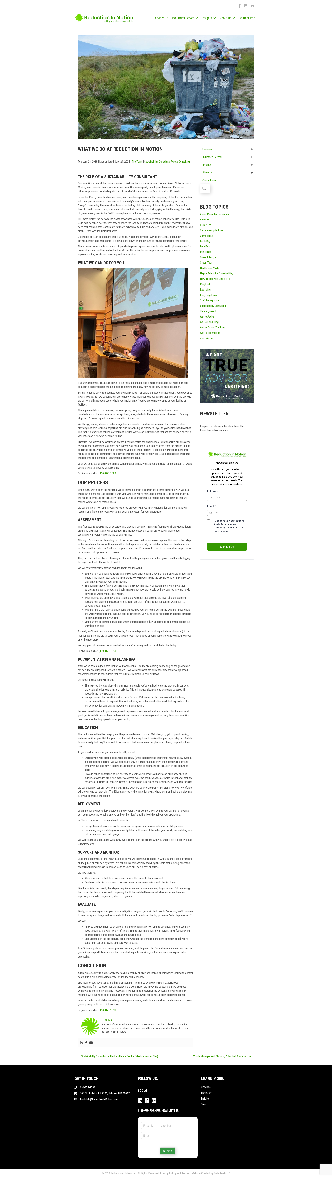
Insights (205, 1098)
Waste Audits (207, 316)
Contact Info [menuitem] (247, 18)
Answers (204, 219)
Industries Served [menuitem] (183, 18)
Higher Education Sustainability (216, 273)
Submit (167, 1151)
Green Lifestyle (208, 257)
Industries (206, 1092)
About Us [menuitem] (225, 18)
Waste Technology (210, 332)
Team (204, 1104)
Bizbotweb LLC (222, 1173)
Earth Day (205, 241)
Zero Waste (206, 338)
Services (206, 1087)
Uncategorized (208, 311)
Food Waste (206, 246)
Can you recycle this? (211, 230)
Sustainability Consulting (157, 161)
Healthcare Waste (209, 268)
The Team (137, 161)
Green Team (206, 262)
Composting (206, 235)
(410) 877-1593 (107, 473)
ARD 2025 (205, 225)
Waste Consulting (180, 161)
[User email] (91, 1043)
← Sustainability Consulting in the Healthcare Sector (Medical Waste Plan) (118, 1056)
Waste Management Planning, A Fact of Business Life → (223, 1056)
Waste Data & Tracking (212, 327)
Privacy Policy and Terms (174, 1173)
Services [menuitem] (158, 18)
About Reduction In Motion (214, 214)
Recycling (205, 289)
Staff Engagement (210, 300)
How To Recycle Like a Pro (215, 279)
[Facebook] (86, 1043)
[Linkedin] (81, 1043)
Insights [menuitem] (207, 18)
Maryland (205, 284)
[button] (166, 18)
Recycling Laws (208, 295)
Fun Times (205, 252)
